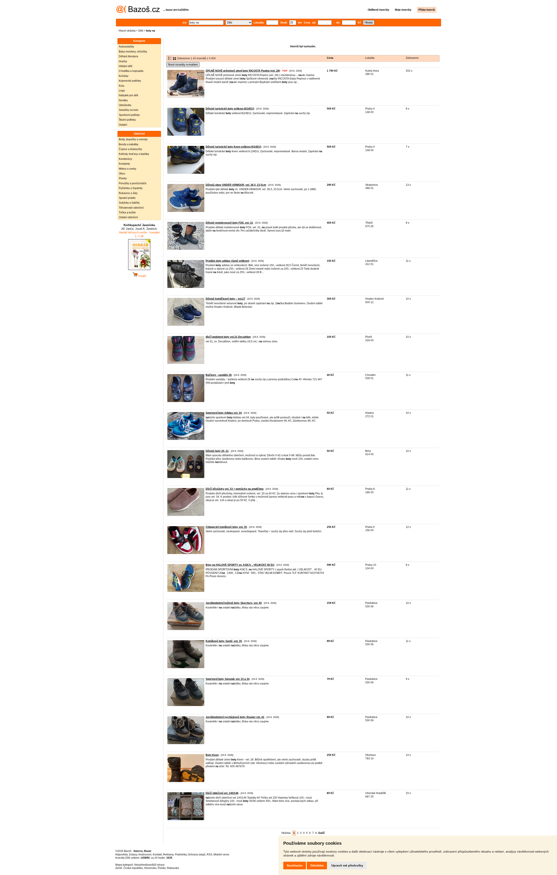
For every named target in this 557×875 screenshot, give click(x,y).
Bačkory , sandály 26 (219, 375)
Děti (140, 30)
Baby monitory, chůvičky (133, 51)
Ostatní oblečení (128, 217)
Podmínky (180, 854)
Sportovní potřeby (129, 115)
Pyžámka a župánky (131, 188)
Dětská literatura (128, 56)
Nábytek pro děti (128, 95)
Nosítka (123, 100)
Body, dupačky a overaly (133, 139)
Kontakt (157, 854)
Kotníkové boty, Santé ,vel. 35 (224, 641)
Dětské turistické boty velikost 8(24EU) (230, 108)
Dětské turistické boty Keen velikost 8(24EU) (233, 146)
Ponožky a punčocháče (132, 183)
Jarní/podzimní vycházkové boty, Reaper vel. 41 (235, 717)
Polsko (162, 868)
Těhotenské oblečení (131, 207)
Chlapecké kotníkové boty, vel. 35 (226, 527)
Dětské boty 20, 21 (217, 451)
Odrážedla (125, 105)
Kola (121, 85)
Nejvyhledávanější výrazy (149, 864)
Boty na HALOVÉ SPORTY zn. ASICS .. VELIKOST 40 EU (240, 564)
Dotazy (133, 854)
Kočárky (123, 76)
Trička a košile (127, 212)
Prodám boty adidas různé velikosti (227, 260)
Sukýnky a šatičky (129, 202)
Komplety (124, 163)
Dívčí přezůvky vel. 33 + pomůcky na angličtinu (234, 488)
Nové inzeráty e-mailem (183, 64)
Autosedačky (126, 46)
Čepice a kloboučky (130, 149)
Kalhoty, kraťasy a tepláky (134, 153)
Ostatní (123, 124)
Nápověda (121, 854)
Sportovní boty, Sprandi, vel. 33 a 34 (228, 679)
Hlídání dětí (125, 66)
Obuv (122, 173)
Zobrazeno (412, 57)
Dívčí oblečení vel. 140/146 (222, 793)
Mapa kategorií (124, 864)
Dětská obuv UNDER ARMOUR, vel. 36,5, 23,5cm (236, 184)
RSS (209, 854)
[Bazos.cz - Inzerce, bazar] (138, 12)
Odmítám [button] (317, 865)
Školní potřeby (127, 119)
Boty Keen (212, 755)
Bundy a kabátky (128, 144)
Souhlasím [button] (294, 865)
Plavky (123, 178)
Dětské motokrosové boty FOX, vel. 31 (229, 222)
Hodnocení (144, 854)
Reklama (168, 854)
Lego (122, 90)
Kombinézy (125, 158)
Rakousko (173, 868)
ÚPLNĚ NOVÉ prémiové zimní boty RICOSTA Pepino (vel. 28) (243, 70)
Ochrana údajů (196, 854)
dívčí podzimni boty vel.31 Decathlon (228, 336)
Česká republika (133, 868)
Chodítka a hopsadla (131, 71)
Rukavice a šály (128, 193)
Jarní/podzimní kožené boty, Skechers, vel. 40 (234, 603)
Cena (330, 57)
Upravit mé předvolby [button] (347, 865)
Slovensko (150, 868)
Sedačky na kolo (128, 109)
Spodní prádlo (127, 197)
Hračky (123, 61)
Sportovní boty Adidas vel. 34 (224, 412)
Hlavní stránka (127, 30)
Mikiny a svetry (127, 168)
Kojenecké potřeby (130, 80)
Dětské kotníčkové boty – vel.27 (225, 298)
